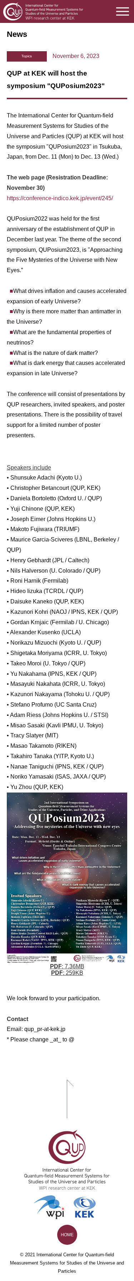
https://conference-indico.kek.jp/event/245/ (60, 198)
